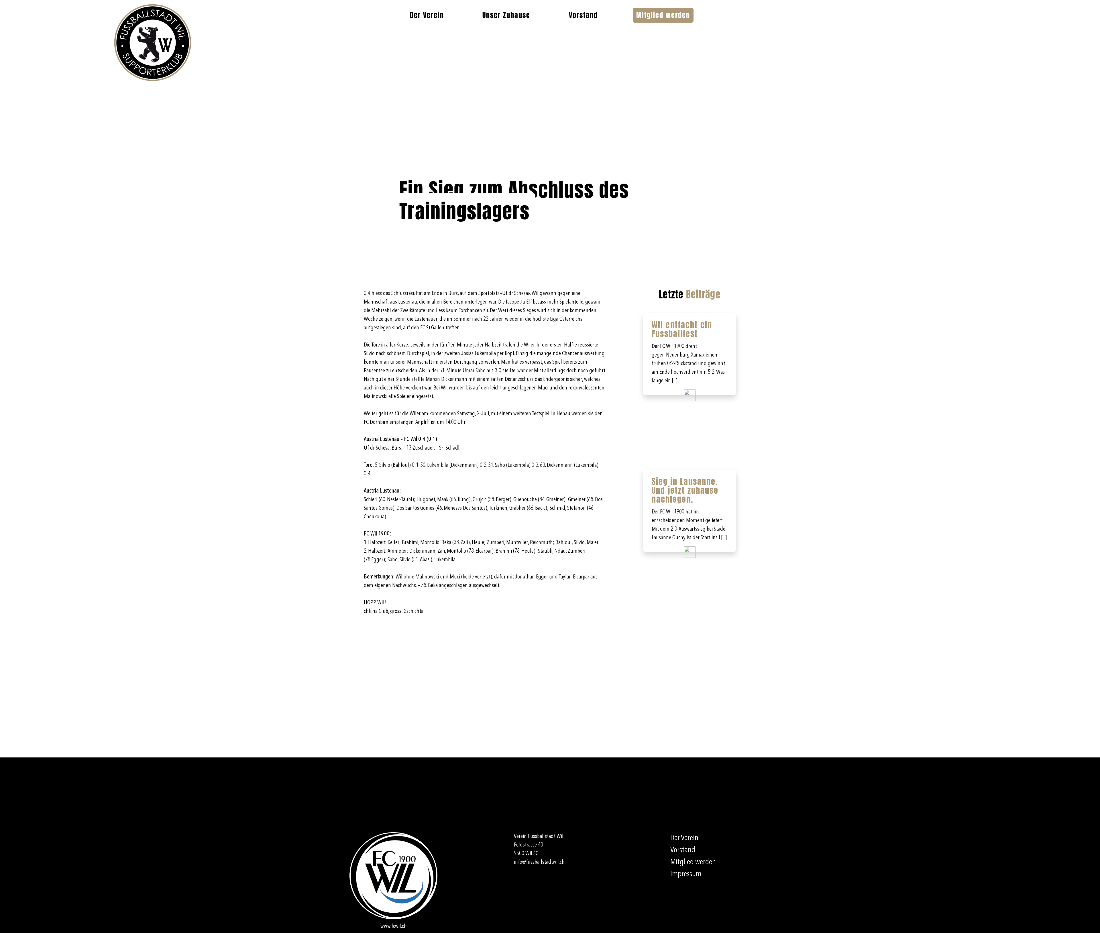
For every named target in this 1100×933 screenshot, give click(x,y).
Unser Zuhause (506, 15)
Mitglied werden (663, 15)
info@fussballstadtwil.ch (539, 862)
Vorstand (583, 15)
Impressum (686, 874)
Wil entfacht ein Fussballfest (682, 329)
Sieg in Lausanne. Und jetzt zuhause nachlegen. (685, 490)
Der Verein (427, 15)
